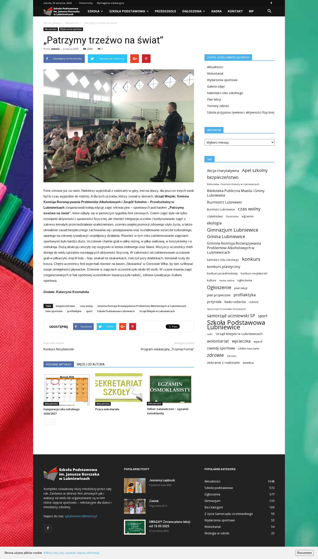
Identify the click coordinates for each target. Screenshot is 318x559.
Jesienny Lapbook (162, 480)
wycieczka (241, 341)
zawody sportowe (221, 348)
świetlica (248, 363)
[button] (269, 11)
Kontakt (235, 11)
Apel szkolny (255, 170)
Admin (55, 48)
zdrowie (215, 355)
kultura (211, 280)
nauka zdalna (226, 280)
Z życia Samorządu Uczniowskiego (228, 514)
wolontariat (218, 341)
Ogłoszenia (192, 11)
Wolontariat (215, 73)
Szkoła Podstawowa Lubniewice (116, 311)
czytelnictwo (215, 216)
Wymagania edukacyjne (110, 3)
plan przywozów (218, 295)
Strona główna (52, 23)
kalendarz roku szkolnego (223, 260)
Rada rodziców (235, 302)
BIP (251, 11)
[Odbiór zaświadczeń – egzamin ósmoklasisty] (170, 389)
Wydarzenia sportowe (71, 29)
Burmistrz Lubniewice (221, 209)
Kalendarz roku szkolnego (225, 93)
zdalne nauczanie (248, 348)
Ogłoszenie (219, 287)
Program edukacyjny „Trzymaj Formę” (167, 349)
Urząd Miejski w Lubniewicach (157, 311)
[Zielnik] (135, 506)
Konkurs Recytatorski (58, 349)
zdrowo (231, 355)
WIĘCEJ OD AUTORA (91, 364)
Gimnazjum (212, 501)
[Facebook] (271, 3)
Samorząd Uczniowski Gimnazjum (226, 309)
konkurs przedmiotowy (222, 273)
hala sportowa (54, 311)
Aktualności (72, 23)
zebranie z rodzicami (223, 362)
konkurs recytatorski (254, 273)
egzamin (248, 216)
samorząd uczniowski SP (231, 316)
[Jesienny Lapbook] (135, 485)
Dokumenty (86, 3)
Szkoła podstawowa (127, 11)
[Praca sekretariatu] (118, 389)
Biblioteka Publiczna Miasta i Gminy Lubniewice (236, 193)
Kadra (216, 11)
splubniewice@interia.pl (81, 516)
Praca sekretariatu (107, 409)
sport (89, 311)
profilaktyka (74, 311)
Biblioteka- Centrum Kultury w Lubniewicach (233, 184)
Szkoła (94, 11)
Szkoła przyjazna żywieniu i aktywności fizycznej (240, 112)
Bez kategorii (213, 507)
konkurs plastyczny (223, 266)
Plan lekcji (214, 99)
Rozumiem (304, 552)
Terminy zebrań (218, 106)
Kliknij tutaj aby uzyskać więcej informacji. (72, 552)
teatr (210, 334)
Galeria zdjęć (216, 86)
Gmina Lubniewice (226, 236)
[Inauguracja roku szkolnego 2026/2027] (67, 389)
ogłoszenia (244, 280)
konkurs (251, 259)
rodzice (254, 302)
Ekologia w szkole (216, 533)
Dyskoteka (232, 216)
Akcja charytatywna (223, 170)
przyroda (214, 302)
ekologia (214, 223)
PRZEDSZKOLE (165, 11)
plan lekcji (240, 288)
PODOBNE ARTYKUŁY (58, 364)
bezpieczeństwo (65, 306)
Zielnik (154, 501)
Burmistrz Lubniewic (224, 202)
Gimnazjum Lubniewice (232, 229)
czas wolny (86, 306)
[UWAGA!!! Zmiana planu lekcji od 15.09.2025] (135, 527)
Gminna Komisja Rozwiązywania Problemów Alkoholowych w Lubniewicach (142, 306)
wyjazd (258, 341)
